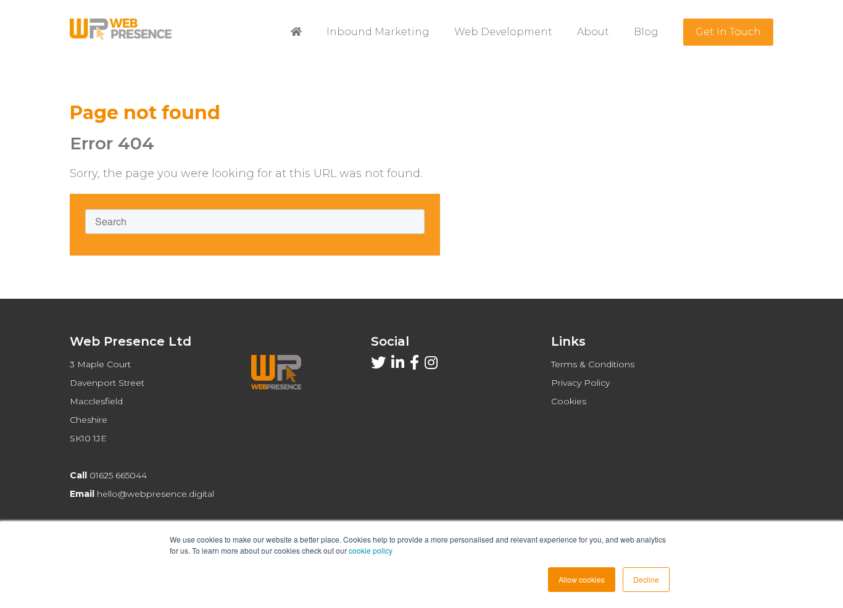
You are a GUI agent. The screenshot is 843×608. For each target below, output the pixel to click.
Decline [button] (646, 579)
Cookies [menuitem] (568, 401)
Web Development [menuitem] (503, 32)
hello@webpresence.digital (155, 493)
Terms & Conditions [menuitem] (592, 364)
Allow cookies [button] (582, 579)
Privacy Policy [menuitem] (580, 382)
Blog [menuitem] (646, 32)
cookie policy (370, 550)
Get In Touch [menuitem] (728, 32)
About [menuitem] (593, 32)
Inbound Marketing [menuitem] (378, 32)
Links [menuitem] (568, 341)
